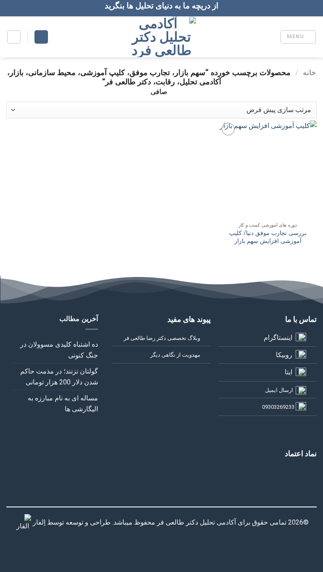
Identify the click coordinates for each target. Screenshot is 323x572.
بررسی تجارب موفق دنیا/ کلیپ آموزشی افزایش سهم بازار (268, 237)
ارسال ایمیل (279, 390)
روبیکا (284, 355)
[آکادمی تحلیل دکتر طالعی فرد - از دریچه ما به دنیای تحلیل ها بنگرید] (161, 37)
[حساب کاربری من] (41, 37)
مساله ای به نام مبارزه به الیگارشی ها (63, 403)
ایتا (288, 372)
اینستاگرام (278, 338)
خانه (309, 72)
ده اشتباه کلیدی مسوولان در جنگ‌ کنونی (59, 349)
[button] (298, 37)
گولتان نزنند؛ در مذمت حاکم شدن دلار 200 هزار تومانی (59, 376)
